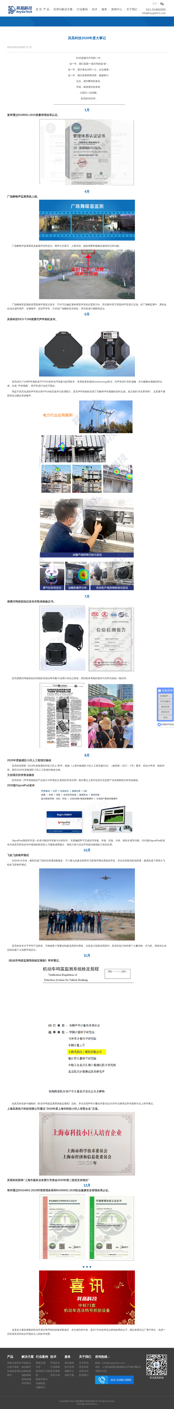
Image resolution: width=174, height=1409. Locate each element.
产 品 (46, 9)
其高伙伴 (84, 1371)
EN (155, 3)
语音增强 (55, 1371)
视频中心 (69, 1371)
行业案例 (82, 9)
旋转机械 (26, 1379)
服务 (104, 9)
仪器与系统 (13, 1367)
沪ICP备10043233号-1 (87, 1404)
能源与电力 (42, 1379)
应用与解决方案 (63, 9)
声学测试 (26, 1383)
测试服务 (69, 1362)
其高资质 (84, 1367)
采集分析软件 (14, 1362)
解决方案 (28, 1356)
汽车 (38, 1367)
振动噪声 (26, 1367)
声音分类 (55, 1375)
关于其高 (84, 1362)
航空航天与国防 (43, 1373)
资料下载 (69, 1375)
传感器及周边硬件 (14, 1373)
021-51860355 (156, 9)
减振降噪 (26, 1375)
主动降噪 (55, 1367)
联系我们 (84, 1375)
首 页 (39, 9)
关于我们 (131, 9)
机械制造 (40, 1383)
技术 (94, 9)
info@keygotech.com (154, 13)
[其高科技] (20, 11)
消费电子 (40, 1387)
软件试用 (69, 1367)
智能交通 (40, 1362)
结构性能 (26, 1371)
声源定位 (26, 1362)
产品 (10, 1356)
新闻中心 (116, 9)
